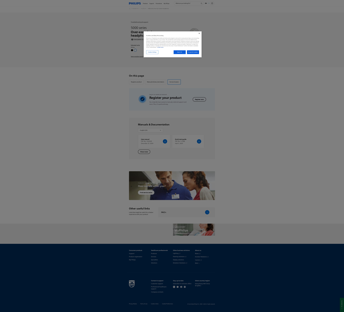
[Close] (199, 33)
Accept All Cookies (193, 52)
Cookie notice (160, 47)
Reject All (179, 52)
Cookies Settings (152, 52)
